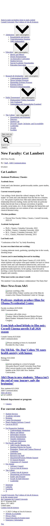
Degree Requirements (18, 57)
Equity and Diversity (17, 477)
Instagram (9, 485)
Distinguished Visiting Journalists (22, 100)
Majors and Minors (17, 55)
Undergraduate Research (19, 78)
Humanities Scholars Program (21, 82)
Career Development (13, 420)
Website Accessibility (13, 514)
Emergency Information (14, 520)
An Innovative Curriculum (20, 59)
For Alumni (10, 464)
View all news (6, 393)
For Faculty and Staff (13, 443)
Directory (13, 119)
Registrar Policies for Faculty (21, 447)
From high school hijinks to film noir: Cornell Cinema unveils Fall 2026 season (23, 328)
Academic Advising (13, 416)
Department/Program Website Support (24, 458)
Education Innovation (18, 65)
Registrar (9, 418)
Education (9, 52)
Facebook (9, 489)
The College (10, 115)
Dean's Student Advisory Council (18, 422)
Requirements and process (19, 37)
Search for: (5, 145)
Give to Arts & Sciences (19, 468)
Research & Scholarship (14, 76)
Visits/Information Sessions (20, 39)
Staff (6, 163)
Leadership (14, 126)
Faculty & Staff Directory (19, 479)
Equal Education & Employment (18, 518)
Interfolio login (15, 453)
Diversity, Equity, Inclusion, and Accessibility (27, 124)
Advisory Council (16, 466)
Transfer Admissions (17, 439)
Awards (13, 128)
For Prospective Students (15, 428)
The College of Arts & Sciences (26, 22)
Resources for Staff (17, 456)
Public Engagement (13, 98)
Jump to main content (27, 20)
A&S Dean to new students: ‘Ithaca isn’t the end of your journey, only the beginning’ (25, 380)
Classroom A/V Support (19, 462)
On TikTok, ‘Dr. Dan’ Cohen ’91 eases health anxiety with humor (23, 351)
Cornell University (8, 22)
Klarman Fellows (16, 85)
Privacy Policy (11, 516)
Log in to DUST (12, 424)
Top (2, 524)
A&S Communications (17, 163)
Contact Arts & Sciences (19, 472)
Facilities (13, 130)
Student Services (16, 61)
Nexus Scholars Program (19, 80)
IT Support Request (17, 460)
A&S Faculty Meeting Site (20, 445)
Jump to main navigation (10, 20)
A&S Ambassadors (17, 41)
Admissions (10, 35)
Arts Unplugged (16, 102)
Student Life (14, 122)
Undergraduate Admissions (20, 430)
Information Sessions (18, 435)
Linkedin (9, 487)
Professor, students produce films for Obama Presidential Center (23, 301)
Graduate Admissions (18, 441)
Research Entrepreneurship (20, 87)
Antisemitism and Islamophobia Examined (25, 104)
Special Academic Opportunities (22, 63)
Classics (9, 404)
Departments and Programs (20, 117)
